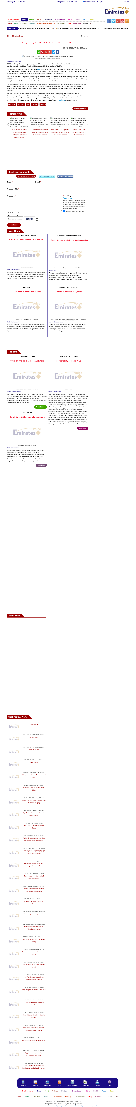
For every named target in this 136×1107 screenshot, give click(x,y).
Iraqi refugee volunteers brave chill (33, 990)
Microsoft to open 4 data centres (28, 292)
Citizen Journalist (72, 1085)
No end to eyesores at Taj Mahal (69, 292)
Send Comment (14, 225)
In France (26, 287)
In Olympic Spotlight (27, 356)
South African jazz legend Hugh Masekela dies (111, 28)
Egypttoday (59, 1106)
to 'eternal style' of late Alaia (68, 361)
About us (86, 1085)
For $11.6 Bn (27, 412)
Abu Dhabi (21, 104)
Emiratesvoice (68, 1106)
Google (100, 2)
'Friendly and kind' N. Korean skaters (27, 361)
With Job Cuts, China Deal (26, 236)
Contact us (35, 1085)
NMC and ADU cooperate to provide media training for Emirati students (56, 132)
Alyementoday (89, 1106)
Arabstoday (39, 1106)
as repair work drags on (68, 287)
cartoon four (34, 762)
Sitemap (97, 1085)
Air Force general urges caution (34, 914)
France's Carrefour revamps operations (27, 239)
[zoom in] (81, 36)
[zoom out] (87, 36)
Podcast (109, 1085)
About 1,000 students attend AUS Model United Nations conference (76, 132)
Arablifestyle (99, 1106)
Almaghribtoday (49, 1106)
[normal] (84, 36)
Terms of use (67, 198)
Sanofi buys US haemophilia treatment (27, 417)
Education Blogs (17, 36)
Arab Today (11, 104)
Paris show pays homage (68, 356)
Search (126, 2)
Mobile (23, 1085)
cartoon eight (33, 737)
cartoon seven (34, 749)
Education (35, 104)
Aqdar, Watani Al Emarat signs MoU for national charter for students (36, 132)
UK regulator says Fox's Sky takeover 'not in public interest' (69, 28)
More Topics (40, 407)
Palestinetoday (79, 1106)
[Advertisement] (55, 11)
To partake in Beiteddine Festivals (68, 236)
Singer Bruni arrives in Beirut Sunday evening (69, 240)
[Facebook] (65, 177)
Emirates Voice (89, 2)
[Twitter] (47, 177)
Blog (8, 36)
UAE (39, 69)
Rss (59, 1085)
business (62, 100)
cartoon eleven (34, 724)
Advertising (47, 1085)
